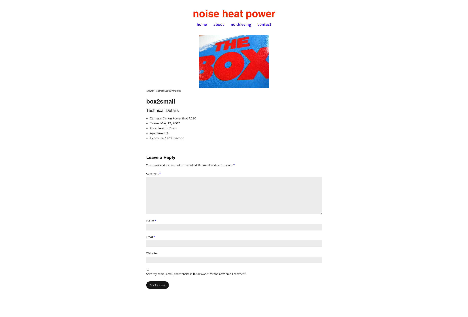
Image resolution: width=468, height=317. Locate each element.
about (218, 24)
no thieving (241, 24)
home (202, 24)
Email (150, 237)
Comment (153, 173)
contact (264, 24)
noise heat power (234, 13)
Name (151, 220)
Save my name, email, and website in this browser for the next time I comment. (196, 274)
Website (151, 253)
